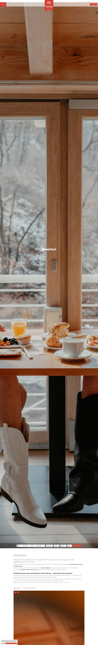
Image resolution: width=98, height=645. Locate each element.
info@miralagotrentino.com (92, 1)
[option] (49, 274)
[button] (15, 592)
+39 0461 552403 (81, 1)
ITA (5, 1)
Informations (3, 643)
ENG (1, 1)
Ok (11, 643)
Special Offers (85, 4)
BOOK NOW (93, 4)
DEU (8, 1)
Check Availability (77, 545)
